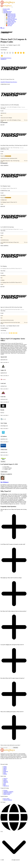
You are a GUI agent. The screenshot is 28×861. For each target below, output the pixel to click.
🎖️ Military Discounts (11, 16)
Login (3, 27)
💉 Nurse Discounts (10, 20)
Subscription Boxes (7, 11)
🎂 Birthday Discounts (11, 21)
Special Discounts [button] (7, 12)
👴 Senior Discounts (10, 17)
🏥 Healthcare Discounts (11, 19)
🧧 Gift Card (9, 25)
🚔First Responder (10, 22)
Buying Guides (6, 9)
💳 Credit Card (9, 24)
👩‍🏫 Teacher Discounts (11, 15)
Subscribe (16, 747)
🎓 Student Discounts (10, 13)
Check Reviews (7, 58)
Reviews (5, 10)
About (2, 59)
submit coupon (4, 471)
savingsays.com (7, 859)
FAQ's (4, 59)
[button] (14, 831)
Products (2, 58)
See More (3, 461)
